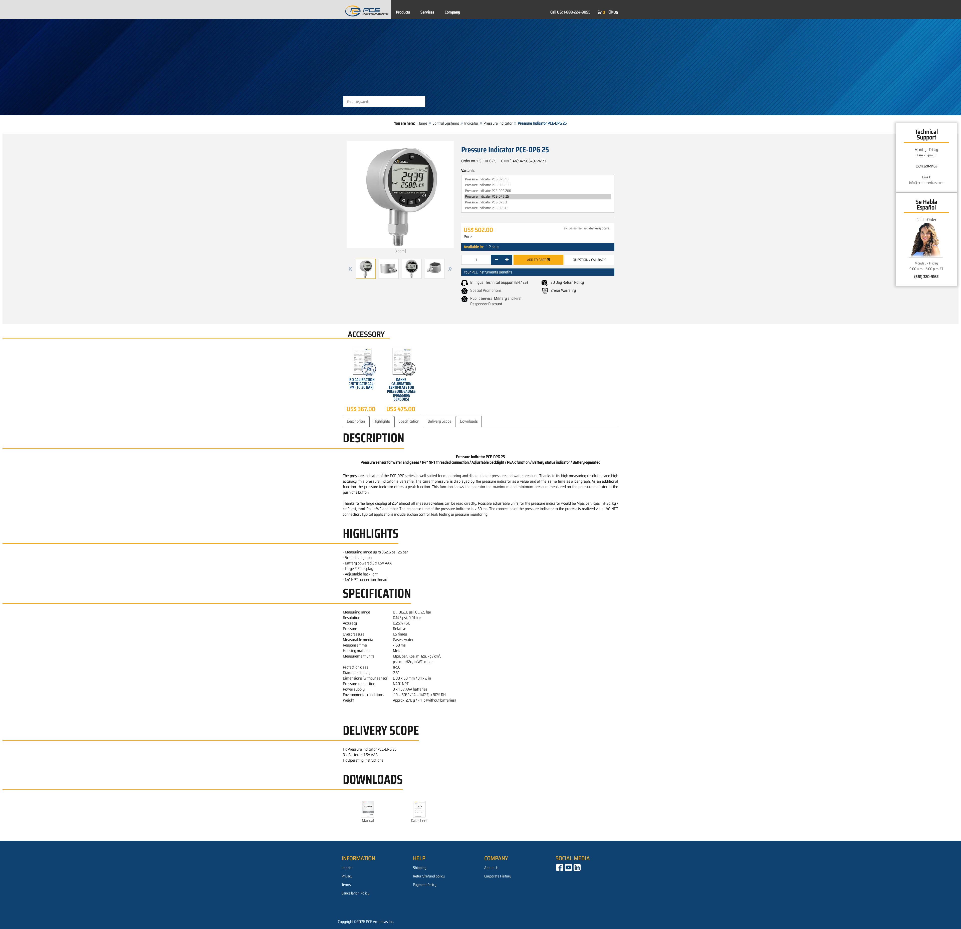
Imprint (347, 868)
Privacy (347, 876)
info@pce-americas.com (926, 182)
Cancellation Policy (355, 893)
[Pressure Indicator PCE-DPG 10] (537, 179)
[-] (496, 260)
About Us (491, 868)
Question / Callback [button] (589, 259)
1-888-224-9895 (577, 12)
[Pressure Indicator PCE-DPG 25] (537, 196)
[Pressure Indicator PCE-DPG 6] (537, 208)
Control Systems (445, 123)
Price (468, 236)
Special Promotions (486, 290)
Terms (346, 885)
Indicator (471, 123)
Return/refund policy (429, 876)
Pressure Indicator (498, 123)
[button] (350, 269)
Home (422, 123)
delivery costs (599, 228)
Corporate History (497, 876)
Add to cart (537, 259)
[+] (507, 260)
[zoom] (400, 251)
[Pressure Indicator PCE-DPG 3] (537, 202)
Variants (467, 170)
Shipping (419, 868)
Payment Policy (424, 885)
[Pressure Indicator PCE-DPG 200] (537, 191)
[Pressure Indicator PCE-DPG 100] (537, 185)
